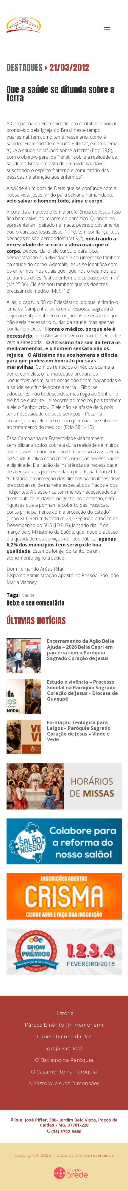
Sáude (28, 595)
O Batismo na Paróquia (64, 1060)
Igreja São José (64, 1048)
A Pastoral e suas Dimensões (64, 1083)
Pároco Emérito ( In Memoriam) (64, 1025)
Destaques (25, 67)
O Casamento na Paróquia (64, 1072)
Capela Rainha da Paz (64, 1036)
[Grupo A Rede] (70, 1173)
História (64, 1013)
